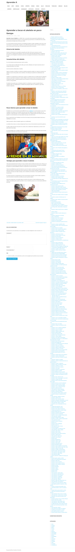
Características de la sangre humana (57, 150)
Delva (15, 35)
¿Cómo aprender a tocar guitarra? (57, 481)
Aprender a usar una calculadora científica (58, 317)
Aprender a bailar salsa (55, 460)
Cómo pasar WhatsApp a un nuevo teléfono (59, 288)
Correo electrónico (10, 249)
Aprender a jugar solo (55, 305)
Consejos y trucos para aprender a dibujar (58, 482)
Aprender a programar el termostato (58, 412)
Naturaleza (31, 9)
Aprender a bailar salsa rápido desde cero (58, 480)
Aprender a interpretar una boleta (57, 345)
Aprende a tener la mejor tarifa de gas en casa (59, 289)
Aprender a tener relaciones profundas (58, 334)
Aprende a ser (53, 422)
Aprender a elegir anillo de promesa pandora (59, 188)
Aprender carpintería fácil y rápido (57, 417)
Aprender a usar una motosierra (57, 328)
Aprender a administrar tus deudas (57, 215)
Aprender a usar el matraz (56, 437)
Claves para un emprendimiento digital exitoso (59, 78)
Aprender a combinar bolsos (56, 163)
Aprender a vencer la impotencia (57, 237)
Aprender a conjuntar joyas (56, 260)
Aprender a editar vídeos (55, 430)
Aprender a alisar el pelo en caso (57, 83)
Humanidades (24, 9)
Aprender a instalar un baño (56, 77)
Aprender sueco (54, 471)
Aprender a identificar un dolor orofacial (58, 187)
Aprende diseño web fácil (56, 201)
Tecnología (54, 6)
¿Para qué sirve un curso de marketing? (58, 81)
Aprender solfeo (54, 470)
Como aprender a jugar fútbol (56, 453)
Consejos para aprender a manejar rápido (58, 409)
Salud (42, 6)
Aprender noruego (54, 465)
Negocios (37, 9)
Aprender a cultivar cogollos (56, 336)
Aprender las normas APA (56, 236)
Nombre (8, 246)
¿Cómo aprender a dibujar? (56, 478)
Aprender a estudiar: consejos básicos (58, 449)
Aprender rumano (54, 467)
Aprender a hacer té (55, 424)
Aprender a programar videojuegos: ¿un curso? (59, 400)
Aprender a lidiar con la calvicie (56, 109)
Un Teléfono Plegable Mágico (56, 153)
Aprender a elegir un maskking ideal (57, 306)
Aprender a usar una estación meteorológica (59, 276)
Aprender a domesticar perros (56, 443)
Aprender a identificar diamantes (57, 243)
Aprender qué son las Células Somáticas (58, 433)
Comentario (9, 233)
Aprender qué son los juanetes (56, 302)
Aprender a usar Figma (55, 368)
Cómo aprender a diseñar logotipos (57, 389)
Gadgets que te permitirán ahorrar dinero (58, 252)
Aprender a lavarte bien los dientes (57, 176)
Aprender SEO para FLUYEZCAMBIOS (58, 253)
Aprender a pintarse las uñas (56, 387)
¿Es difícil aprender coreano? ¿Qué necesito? (59, 503)
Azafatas (52, 526)
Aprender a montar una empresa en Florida (59, 290)
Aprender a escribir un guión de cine (57, 248)
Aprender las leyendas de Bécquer (57, 291)
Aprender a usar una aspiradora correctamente (59, 119)
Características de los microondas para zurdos (59, 120)
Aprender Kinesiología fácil (56, 342)
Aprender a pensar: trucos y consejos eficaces (59, 498)
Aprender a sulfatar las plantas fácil (57, 331)
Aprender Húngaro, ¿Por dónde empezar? (58, 300)
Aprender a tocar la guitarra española (58, 464)
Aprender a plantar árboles (56, 332)
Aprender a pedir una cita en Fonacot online (59, 349)
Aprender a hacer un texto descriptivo (58, 385)
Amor (12, 6)
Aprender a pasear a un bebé (56, 329)
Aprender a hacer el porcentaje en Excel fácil (59, 377)
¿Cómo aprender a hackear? (56, 416)
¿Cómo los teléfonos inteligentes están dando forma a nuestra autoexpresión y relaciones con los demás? (59, 160)
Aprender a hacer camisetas (56, 55)
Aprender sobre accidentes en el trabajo (58, 75)
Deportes (27, 6)
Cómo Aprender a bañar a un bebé (57, 402)
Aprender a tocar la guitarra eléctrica (58, 462)
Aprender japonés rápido (55, 259)
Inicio (8, 6)
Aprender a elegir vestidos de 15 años (58, 244)
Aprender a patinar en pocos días (57, 448)
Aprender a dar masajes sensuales (57, 107)
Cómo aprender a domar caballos (57, 429)
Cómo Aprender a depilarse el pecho (58, 396)
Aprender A (11, 2)
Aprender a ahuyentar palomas (56, 391)
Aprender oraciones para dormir (57, 284)
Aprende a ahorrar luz (55, 295)
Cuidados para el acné (55, 84)
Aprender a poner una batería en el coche (58, 364)
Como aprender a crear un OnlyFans (57, 204)
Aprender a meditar (54, 155)
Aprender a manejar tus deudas (57, 275)
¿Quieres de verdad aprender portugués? (58, 459)
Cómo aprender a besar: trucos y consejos (58, 493)
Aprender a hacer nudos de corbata (57, 398)
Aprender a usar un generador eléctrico (58, 294)
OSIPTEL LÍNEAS (54, 211)
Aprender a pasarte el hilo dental (57, 108)
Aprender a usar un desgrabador (57, 269)
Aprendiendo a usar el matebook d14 (58, 280)
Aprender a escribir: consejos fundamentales (59, 418)
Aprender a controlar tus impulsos (57, 164)
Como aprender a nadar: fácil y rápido (58, 502)
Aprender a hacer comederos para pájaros (58, 228)
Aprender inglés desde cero (56, 411)
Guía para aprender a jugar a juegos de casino (59, 67)
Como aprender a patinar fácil (56, 477)
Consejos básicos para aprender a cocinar (58, 490)
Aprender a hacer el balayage (56, 423)
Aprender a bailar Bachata (56, 141)
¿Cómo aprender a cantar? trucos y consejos (59, 494)
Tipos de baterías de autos (56, 82)
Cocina (22, 6)
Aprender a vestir (54, 71)
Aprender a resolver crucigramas (57, 363)
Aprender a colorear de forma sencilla (58, 307)
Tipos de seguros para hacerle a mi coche (58, 142)
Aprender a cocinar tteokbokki (56, 286)
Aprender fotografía (55, 466)
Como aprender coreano (55, 419)
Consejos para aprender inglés (56, 333)
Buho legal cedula (54, 132)
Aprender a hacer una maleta (56, 323)
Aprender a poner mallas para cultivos (58, 111)
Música (37, 6)
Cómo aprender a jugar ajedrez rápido (58, 451)
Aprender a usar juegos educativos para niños (59, 281)
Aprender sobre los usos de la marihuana (58, 382)
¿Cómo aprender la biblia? (56, 68)
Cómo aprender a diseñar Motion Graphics (59, 392)
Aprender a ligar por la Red (56, 129)
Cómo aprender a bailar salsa (56, 435)
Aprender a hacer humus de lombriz (57, 341)
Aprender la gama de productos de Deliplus (59, 254)
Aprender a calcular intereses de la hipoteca (59, 354)
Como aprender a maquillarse (56, 476)
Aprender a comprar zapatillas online (58, 224)
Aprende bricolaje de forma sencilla (57, 310)
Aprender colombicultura (55, 439)
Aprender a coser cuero (55, 51)
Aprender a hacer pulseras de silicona (58, 408)
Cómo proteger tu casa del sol (56, 79)
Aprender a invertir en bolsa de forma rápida (59, 373)
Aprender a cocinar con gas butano (57, 87)
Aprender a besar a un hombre (56, 344)
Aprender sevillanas (54, 469)
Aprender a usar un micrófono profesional (58, 292)
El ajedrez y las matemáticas (56, 279)
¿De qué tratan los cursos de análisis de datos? (59, 70)
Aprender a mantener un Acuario (57, 348)
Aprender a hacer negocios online (57, 177)
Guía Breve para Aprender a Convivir (58, 509)
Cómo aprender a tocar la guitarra (57, 63)
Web (7, 253)
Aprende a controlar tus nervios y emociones (59, 312)
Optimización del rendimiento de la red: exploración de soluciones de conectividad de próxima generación (58, 139)
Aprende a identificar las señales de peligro (59, 309)
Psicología (47, 6)
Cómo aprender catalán (55, 454)
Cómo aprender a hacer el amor (57, 425)
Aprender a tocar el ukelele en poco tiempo (59, 445)
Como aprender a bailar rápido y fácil (58, 501)
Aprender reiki (54, 438)
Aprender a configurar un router (57, 365)
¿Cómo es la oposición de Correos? (57, 50)
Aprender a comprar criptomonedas (57, 355)
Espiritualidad (16, 9)
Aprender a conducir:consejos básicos (58, 268)
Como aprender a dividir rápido (57, 472)
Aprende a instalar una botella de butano (58, 296)
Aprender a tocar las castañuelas (57, 413)
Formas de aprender (55, 427)
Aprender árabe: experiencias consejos (58, 450)
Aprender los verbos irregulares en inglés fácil (59, 246)
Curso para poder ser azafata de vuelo (58, 428)
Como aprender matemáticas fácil (57, 474)
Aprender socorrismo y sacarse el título (58, 270)
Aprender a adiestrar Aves (56, 397)
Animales (60, 6)
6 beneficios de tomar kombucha (57, 62)
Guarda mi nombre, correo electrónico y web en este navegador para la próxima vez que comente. (25, 255)
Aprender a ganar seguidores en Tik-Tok (58, 189)
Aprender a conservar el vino (56, 313)
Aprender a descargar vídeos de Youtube (58, 272)
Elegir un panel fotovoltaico (56, 203)
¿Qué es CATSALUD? (55, 216)
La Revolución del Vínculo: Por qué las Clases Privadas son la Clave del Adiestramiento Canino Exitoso (59, 43)
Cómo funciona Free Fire (55, 45)
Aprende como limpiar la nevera (57, 407)
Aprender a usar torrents (55, 297)
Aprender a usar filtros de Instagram (57, 278)
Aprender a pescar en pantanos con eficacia (59, 57)
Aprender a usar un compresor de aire (58, 386)
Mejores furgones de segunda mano (57, 59)
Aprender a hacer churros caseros (57, 366)
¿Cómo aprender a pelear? (56, 507)
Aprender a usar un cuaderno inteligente (58, 327)
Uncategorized (54, 544)
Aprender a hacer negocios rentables (58, 390)
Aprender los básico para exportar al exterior (59, 205)
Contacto (43, 9)
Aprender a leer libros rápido (56, 304)
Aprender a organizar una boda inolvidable (59, 283)
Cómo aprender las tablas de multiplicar (58, 508)
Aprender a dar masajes (55, 113)
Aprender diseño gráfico (55, 56)
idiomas (32, 6)
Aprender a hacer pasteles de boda (57, 230)
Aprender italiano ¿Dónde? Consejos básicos (59, 512)
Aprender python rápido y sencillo (57, 458)
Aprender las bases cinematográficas (58, 350)
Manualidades (53, 536)
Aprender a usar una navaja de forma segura (59, 123)
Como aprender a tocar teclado (56, 475)
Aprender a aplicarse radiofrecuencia (58, 347)
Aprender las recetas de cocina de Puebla (58, 256)
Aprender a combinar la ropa (56, 238)
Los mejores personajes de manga (57, 162)
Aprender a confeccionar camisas (57, 233)
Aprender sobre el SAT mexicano (57, 217)
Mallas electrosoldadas (55, 190)
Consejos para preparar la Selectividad (58, 169)
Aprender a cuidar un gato (56, 440)
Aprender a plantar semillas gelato (57, 263)
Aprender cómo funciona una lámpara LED (59, 73)
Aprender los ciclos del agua (56, 220)
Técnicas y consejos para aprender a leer (58, 486)
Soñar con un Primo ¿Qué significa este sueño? (59, 136)
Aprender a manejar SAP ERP (56, 379)
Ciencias (17, 6)
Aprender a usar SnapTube (56, 262)
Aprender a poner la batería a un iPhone (58, 86)
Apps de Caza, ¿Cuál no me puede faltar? (58, 401)
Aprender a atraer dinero (55, 301)
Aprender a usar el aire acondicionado (58, 299)
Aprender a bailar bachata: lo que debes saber (15, 222)
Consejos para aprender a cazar (57, 406)
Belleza (65, 6)
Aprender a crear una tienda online (57, 267)
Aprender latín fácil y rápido (56, 499)
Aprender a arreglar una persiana (57, 143)
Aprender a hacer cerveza (56, 432)
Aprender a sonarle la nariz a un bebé (58, 384)
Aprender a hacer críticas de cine (57, 376)
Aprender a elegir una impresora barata (58, 311)
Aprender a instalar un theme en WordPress (59, 72)
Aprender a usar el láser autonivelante (58, 337)
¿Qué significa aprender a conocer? (57, 510)
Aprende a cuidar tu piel (55, 442)
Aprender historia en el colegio (56, 227)
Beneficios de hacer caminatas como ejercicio (59, 110)
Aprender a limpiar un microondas (57, 121)
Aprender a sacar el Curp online (57, 219)
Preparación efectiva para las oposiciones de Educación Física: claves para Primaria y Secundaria (58, 48)
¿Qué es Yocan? (54, 76)
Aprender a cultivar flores (56, 434)
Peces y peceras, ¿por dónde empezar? (58, 166)
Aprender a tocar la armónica (56, 461)
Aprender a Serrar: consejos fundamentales (59, 414)
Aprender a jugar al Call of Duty (57, 242)
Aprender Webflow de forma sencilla (58, 371)
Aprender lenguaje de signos (41, 222)
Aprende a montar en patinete (56, 421)
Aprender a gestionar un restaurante (58, 369)
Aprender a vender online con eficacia (58, 285)
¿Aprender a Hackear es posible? (57, 359)
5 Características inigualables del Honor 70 (59, 247)
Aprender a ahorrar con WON (56, 370)
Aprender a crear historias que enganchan (58, 91)
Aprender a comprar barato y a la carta (58, 235)
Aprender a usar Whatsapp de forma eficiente (59, 343)
